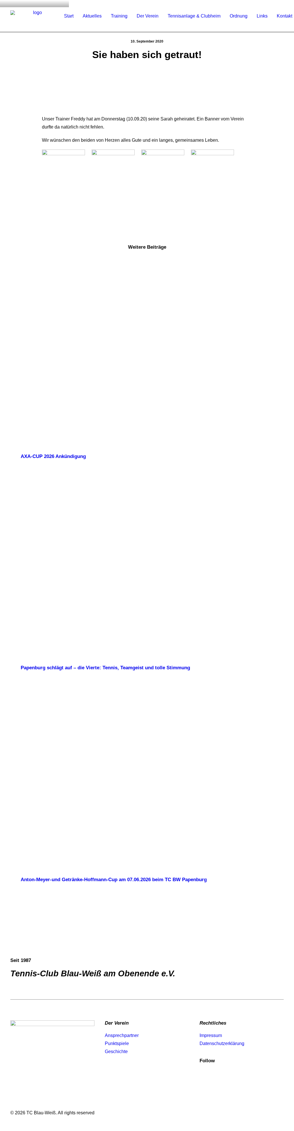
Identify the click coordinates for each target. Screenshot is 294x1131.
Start (69, 16)
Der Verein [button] (147, 16)
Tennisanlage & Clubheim (194, 16)
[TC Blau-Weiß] (35, 16)
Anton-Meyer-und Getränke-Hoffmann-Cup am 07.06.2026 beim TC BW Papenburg (114, 879)
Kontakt (284, 16)
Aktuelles (92, 16)
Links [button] (262, 16)
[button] (147, 352)
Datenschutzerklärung (222, 1043)
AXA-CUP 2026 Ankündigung (53, 456)
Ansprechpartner (122, 1035)
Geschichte (116, 1051)
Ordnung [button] (238, 16)
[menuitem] (69, 16)
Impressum (211, 1035)
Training (119, 16)
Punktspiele (117, 1043)
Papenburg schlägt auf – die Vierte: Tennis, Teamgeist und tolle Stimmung (105, 667)
